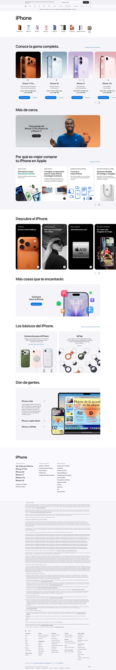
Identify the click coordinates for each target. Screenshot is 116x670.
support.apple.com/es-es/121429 (78, 589)
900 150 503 (60, 663)
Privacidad (80, 638)
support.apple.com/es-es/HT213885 (56, 597)
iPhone (26, 640)
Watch (26, 642)
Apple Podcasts (41, 651)
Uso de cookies (37, 668)
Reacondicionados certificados (57, 645)
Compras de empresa (69, 636)
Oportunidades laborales (82, 649)
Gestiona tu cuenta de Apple (43, 635)
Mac (26, 636)
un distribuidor (47, 663)
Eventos (79, 656)
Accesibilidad (80, 635)
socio (84, 568)
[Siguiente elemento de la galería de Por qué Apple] (99, 204)
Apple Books (40, 653)
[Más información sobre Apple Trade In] (54, 183)
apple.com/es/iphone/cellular (31, 608)
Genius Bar (53, 636)
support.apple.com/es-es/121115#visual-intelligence (47, 587)
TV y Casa (27, 645)
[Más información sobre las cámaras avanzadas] (54, 247)
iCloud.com (40, 638)
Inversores (80, 652)
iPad (26, 638)
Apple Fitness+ (41, 649)
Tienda (26, 635)
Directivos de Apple (81, 647)
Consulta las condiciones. (41, 507)
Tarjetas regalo (28, 650)
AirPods (26, 643)
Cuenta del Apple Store (42, 636)
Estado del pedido (54, 650)
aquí (61, 622)
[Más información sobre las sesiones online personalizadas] (80, 183)
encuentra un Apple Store (39, 663)
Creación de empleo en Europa (83, 657)
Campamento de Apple (55, 642)
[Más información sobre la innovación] (28, 247)
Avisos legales (61, 668)
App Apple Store (54, 643)
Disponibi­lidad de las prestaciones (47, 625)
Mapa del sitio (67, 668)
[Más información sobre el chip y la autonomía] (80, 247)
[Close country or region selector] (90, 2)
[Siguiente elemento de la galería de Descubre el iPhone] (99, 273)
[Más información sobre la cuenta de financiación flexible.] (28, 183)
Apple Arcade (40, 648)
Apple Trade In (54, 647)
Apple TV (40, 644)
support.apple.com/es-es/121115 (47, 581)
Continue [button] (86, 2)
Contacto (79, 659)
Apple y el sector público (69, 651)
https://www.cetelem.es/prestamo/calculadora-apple (67, 550)
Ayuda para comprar (55, 652)
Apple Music (40, 646)
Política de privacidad (29, 668)
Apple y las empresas (68, 635)
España (89, 666)
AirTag (26, 647)
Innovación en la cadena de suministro (83, 641)
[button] (70, 2)
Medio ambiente (81, 636)
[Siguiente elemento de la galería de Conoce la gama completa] (99, 102)
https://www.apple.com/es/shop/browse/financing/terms (41, 512)
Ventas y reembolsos (53, 668)
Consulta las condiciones (59, 627)
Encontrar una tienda (55, 635)
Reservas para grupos (55, 640)
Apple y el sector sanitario (69, 647)
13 (92, 340)
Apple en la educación (69, 641)
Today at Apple (54, 638)
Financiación (53, 648)
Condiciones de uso (44, 668)
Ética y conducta (81, 654)
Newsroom (80, 645)
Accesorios (27, 648)
